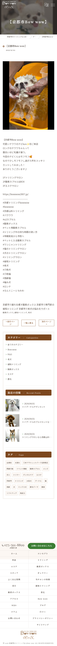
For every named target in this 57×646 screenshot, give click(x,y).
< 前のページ (10, 322)
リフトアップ (12, 493)
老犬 (30, 312)
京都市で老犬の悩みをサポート (34, 308)
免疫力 (22, 493)
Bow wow (12, 349)
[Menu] (53, 5)
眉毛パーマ (34, 487)
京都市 (9, 481)
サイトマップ (43, 625)
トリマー (16, 475)
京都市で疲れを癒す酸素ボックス (19, 304)
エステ (10, 374)
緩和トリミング (21, 312)
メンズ (45, 469)
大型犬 (29, 481)
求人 (8, 475)
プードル (38, 481)
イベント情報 (22, 469)
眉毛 (9, 379)
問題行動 (10, 469)
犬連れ (17, 463)
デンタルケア (28, 475)
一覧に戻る (28, 322)
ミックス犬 (22, 487)
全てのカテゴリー (15, 344)
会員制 (9, 463)
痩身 (43, 487)
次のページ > (46, 322)
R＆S (10, 354)
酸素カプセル (35, 469)
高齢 (8, 487)
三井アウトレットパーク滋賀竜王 (35, 463)
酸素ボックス (8, 312)
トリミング (19, 481)
